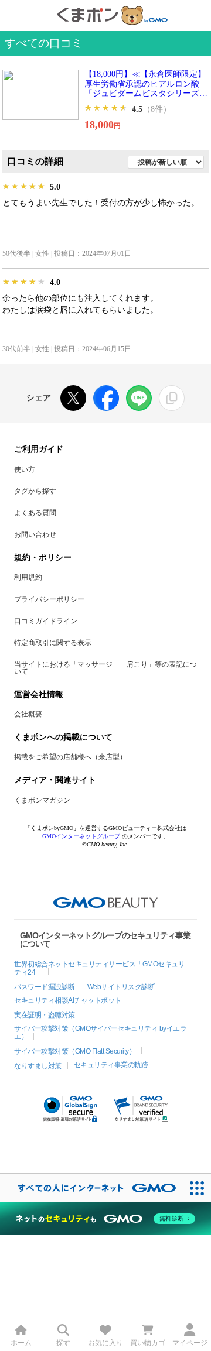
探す (63, 1343)
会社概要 (28, 714)
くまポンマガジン (42, 800)
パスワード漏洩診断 (44, 987)
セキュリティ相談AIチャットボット (67, 1000)
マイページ (189, 1343)
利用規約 (28, 577)
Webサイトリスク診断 (121, 987)
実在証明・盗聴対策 (44, 1015)
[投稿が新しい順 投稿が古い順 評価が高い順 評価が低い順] (166, 161)
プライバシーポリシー (49, 599)
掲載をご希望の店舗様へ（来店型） (70, 757)
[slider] (106, 108)
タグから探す (35, 491)
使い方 (24, 469)
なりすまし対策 (38, 1066)
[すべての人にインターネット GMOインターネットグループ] (91, 1188)
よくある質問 (35, 513)
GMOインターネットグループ (81, 836)
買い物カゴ (147, 1343)
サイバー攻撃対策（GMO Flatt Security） (74, 1051)
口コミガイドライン (45, 621)
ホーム (21, 1343)
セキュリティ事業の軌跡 (111, 1065)
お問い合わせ (35, 534)
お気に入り (105, 1343)
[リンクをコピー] (172, 398)
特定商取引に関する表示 (52, 643)
